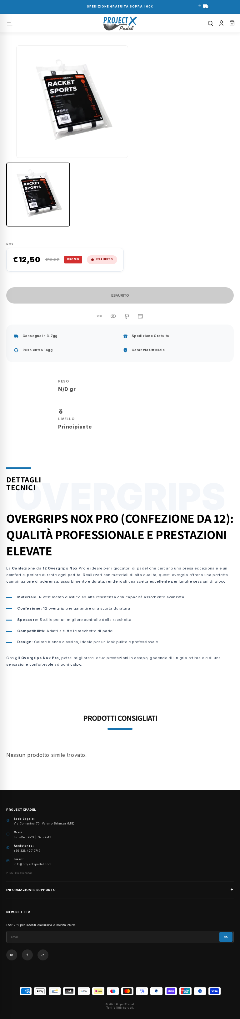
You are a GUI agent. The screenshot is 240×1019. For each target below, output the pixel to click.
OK (226, 936)
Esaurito (120, 295)
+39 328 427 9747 (27, 850)
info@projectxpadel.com (33, 864)
